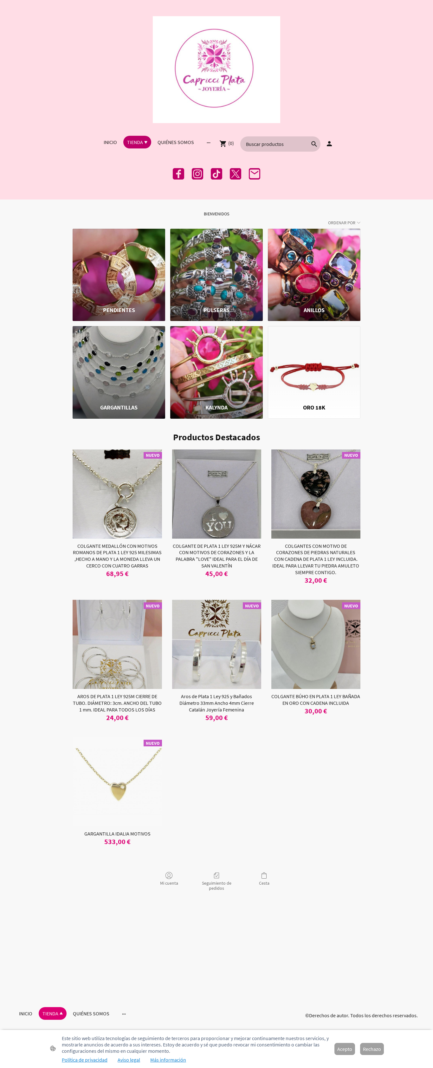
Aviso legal (129, 1060)
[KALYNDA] (216, 362)
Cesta (264, 883)
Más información (168, 1060)
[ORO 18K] (314, 362)
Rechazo (372, 1049)
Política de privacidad (84, 1060)
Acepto (344, 1049)
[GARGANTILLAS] (119, 362)
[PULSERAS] (216, 265)
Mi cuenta (169, 883)
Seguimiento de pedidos (216, 885)
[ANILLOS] (314, 265)
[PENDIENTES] (119, 265)
